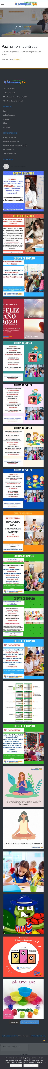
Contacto (6, 127)
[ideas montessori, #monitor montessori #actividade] (23, 999)
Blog (5, 123)
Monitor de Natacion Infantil (13, 145)
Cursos (6, 119)
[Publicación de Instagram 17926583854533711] (23, 786)
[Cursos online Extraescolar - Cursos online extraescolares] (26, 4)
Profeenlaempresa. (38, 1036)
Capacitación (8, 137)
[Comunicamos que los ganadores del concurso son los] (23, 957)
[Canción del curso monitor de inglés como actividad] (23, 914)
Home (18, 27)
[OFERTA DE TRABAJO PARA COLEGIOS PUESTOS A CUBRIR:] (23, 361)
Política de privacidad (31, 1065)
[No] (45, 1062)
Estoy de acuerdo (16, 1065)
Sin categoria (8, 154)
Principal (17, 59)
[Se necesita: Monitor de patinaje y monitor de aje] (23, 531)
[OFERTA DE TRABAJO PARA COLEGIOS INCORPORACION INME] (23, 276)
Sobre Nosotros (9, 115)
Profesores (7, 149)
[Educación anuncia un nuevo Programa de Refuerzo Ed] (23, 871)
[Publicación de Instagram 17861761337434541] (23, 829)
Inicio (5, 111)
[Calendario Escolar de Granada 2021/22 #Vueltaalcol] (23, 701)
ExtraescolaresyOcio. (10, 1036)
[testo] (23, 234)
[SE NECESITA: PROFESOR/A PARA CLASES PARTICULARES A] (23, 191)
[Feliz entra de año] (23, 319)
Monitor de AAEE (9, 141)
